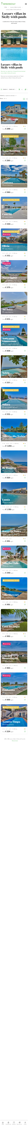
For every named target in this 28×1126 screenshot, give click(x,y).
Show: (1, 98)
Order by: (2, 95)
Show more (15, 740)
